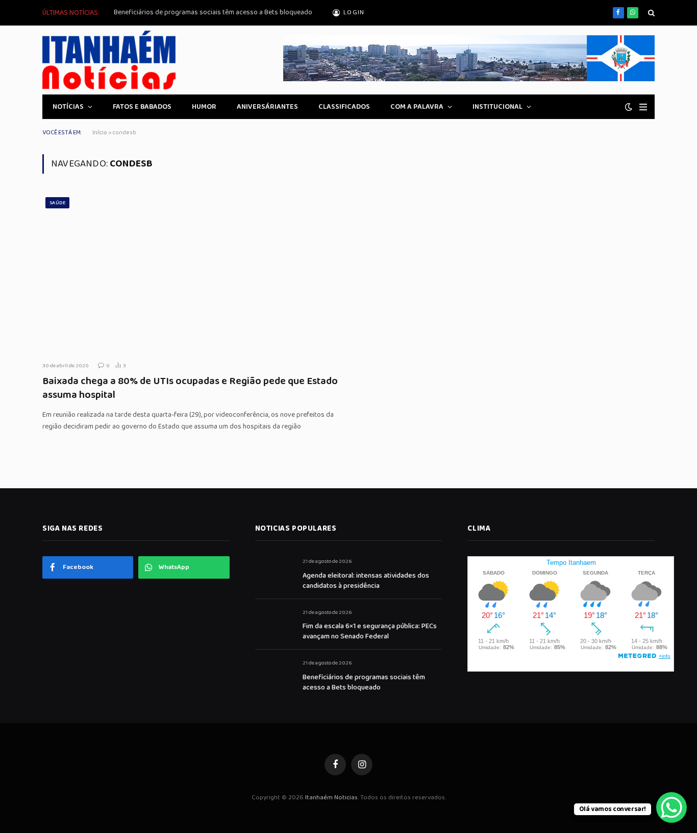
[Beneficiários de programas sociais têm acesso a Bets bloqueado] (274, 674)
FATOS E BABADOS (142, 106)
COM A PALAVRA (416, 106)
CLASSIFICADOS (344, 106)
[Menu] (643, 107)
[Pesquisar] (650, 13)
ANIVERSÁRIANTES (267, 106)
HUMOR (204, 106)
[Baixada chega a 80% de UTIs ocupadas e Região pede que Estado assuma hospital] (191, 273)
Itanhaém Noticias (331, 797)
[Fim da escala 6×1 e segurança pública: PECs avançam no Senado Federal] (274, 623)
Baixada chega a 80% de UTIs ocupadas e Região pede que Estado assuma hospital (190, 388)
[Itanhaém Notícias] (109, 60)
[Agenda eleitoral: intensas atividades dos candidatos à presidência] (274, 572)
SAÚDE (57, 203)
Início (99, 132)
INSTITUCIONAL (497, 106)
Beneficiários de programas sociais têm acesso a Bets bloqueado (213, 12)
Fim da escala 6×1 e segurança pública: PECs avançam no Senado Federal (370, 631)
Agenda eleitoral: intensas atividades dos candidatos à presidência (366, 580)
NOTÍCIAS (68, 106)
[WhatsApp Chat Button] (671, 807)
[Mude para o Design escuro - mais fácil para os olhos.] (629, 107)
